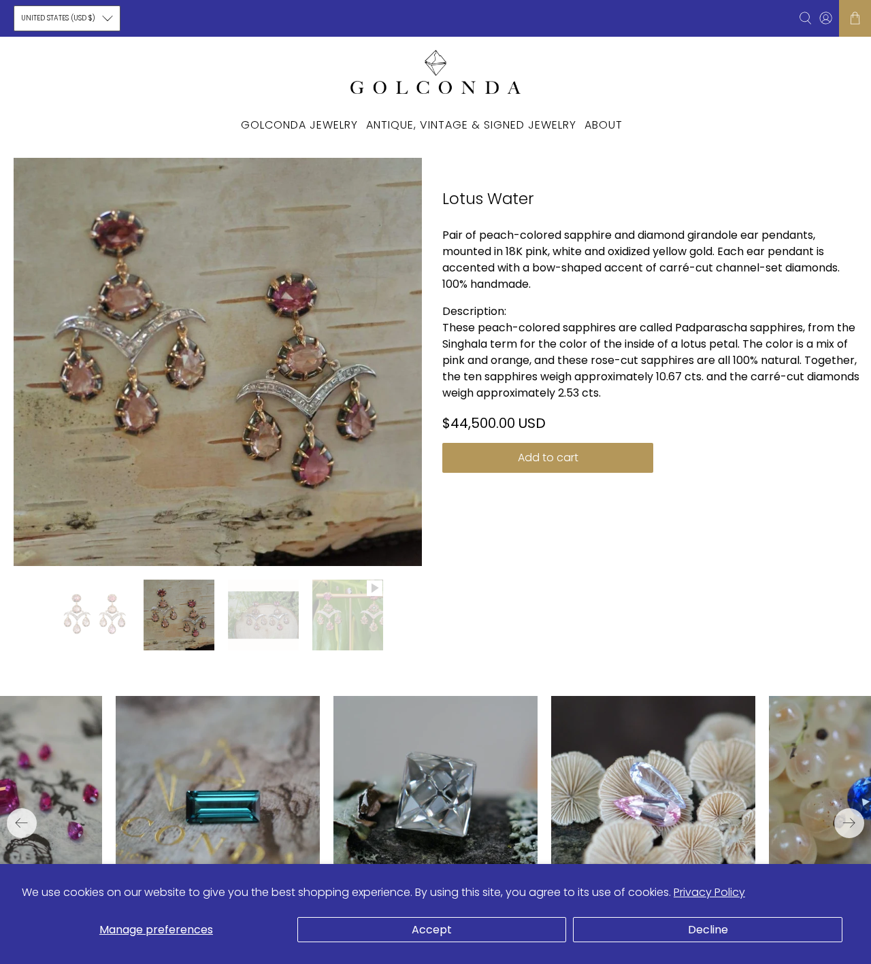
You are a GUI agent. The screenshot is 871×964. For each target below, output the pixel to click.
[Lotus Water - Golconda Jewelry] (218, 362)
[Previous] (22, 823)
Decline (708, 929)
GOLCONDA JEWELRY (299, 125)
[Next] (849, 823)
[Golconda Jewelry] (435, 71)
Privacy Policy (709, 892)
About (604, 125)
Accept (432, 929)
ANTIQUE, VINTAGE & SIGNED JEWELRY (471, 125)
